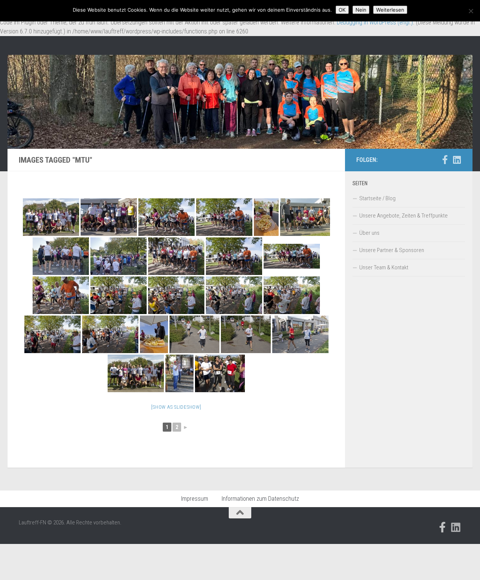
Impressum (194, 498)
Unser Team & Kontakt (383, 267)
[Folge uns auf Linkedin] (456, 159)
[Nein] (470, 11)
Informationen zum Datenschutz (260, 498)
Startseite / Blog (377, 198)
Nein (361, 10)
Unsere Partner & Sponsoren (391, 250)
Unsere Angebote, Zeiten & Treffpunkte (403, 215)
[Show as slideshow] (176, 407)
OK (342, 10)
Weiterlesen (390, 10)
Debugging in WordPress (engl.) (375, 22)
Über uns (369, 233)
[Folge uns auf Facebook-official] (444, 159)
